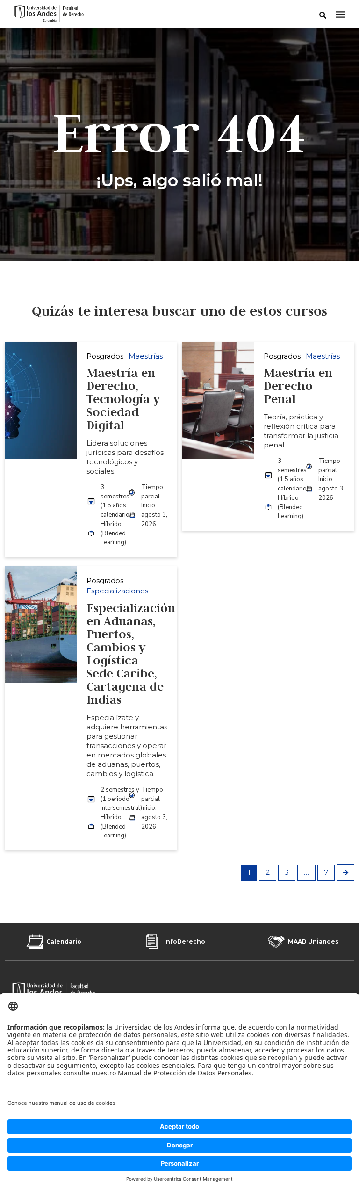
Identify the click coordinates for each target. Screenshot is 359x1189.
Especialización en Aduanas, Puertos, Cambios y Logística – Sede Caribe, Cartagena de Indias (130, 653)
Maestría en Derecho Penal (298, 385)
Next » (345, 872)
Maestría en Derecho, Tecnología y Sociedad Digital (123, 398)
